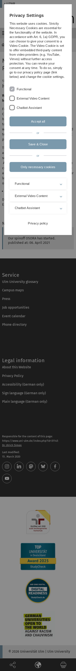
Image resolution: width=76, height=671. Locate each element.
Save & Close (38, 144)
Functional (24, 89)
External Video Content (33, 98)
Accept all (38, 121)
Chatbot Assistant (29, 107)
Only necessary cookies (38, 167)
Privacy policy (38, 223)
